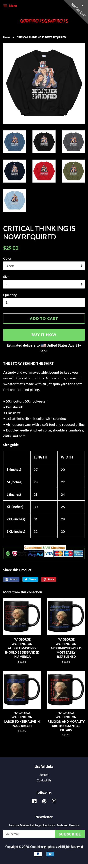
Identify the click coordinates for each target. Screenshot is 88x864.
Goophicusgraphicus (43, 846)
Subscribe (70, 834)
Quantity (10, 295)
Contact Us (44, 780)
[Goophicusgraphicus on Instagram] (54, 802)
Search (44, 775)
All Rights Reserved (70, 846)
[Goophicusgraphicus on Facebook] (34, 802)
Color (7, 258)
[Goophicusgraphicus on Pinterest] (44, 802)
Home (6, 37)
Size (6, 276)
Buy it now (44, 334)
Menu (12, 5)
